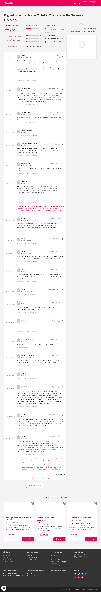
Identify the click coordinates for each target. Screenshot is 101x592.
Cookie (96, 589)
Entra (85, 3)
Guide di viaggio (32, 559)
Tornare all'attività (9, 10)
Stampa (5, 557)
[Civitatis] (9, 3)
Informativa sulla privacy (86, 589)
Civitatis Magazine (32, 557)
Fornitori (53, 555)
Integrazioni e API (55, 561)
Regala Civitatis (8, 561)
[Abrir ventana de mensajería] (3, 588)
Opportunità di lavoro (57, 566)
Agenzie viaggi (55, 559)
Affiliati (52, 557)
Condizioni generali (66, 589)
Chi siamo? (6, 555)
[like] (32, 503)
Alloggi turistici (55, 564)
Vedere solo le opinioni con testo (17, 50)
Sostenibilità (7, 559)
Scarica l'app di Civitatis (35, 571)
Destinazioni (30, 555)
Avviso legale (75, 589)
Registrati (93, 3)
